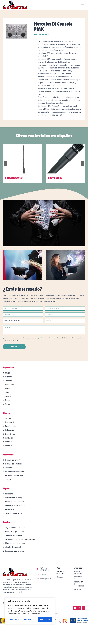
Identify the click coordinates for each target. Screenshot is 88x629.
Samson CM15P (14, 177)
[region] (30, 611)
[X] (79, 608)
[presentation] (22, 159)
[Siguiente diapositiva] (82, 163)
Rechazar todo (29, 619)
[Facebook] (75, 608)
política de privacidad (45, 338)
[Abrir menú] (82, 5)
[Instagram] (83, 608)
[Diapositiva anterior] (5, 163)
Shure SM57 (55, 177)
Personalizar (14, 619)
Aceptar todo (45, 619)
